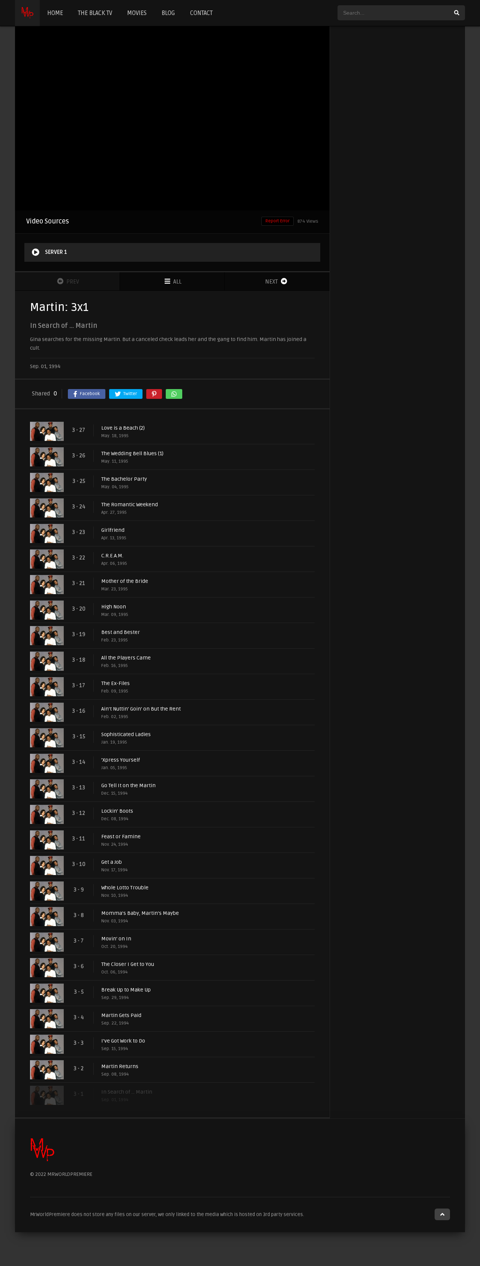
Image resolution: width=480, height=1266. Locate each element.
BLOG (168, 13)
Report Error (278, 221)
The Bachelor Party (124, 479)
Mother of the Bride (124, 581)
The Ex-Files (115, 683)
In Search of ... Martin (126, 1092)
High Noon (113, 607)
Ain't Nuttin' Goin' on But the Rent (141, 709)
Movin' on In (116, 939)
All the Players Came (126, 658)
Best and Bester (120, 632)
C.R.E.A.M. (112, 555)
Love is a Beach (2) (123, 428)
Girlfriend (112, 530)
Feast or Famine (121, 836)
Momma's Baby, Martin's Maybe (140, 913)
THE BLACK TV (95, 13)
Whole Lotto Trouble (124, 887)
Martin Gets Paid (121, 1015)
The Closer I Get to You (127, 964)
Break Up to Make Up (126, 990)
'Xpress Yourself (120, 760)
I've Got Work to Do (123, 1041)
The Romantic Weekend (129, 504)
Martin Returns (119, 1066)
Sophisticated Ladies (126, 734)
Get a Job (111, 862)
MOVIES (137, 13)
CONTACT (201, 13)
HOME (55, 13)
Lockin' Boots (117, 811)
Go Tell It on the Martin (128, 785)
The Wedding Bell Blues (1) (132, 453)
